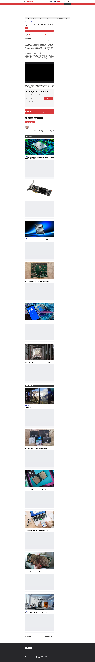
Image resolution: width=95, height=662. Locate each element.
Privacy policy (50, 651)
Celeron (41, 118)
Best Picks (27, 3)
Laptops (46, 3)
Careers (26, 656)
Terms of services (38, 101)
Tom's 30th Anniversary (59, 18)
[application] (39, 72)
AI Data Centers (41, 18)
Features (26, 27)
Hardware (36, 118)
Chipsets (38, 21)
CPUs (31, 3)
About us (49, 654)
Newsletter (52, 34)
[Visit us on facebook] (54, 1)
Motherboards (33, 21)
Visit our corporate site (62, 644)
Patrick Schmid (32, 27)
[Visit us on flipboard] (60, 1)
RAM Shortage (49, 18)
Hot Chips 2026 (33, 18)
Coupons (60, 3)
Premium (65, 4)
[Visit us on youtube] (59, 1)
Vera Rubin (67, 18)
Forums (69, 4)
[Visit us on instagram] (57, 1)
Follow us (47, 34)
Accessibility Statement (29, 654)
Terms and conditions (28, 651)
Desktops (50, 3)
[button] (69, 1)
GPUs (34, 3)
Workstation (30, 118)
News (43, 3)
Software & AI (55, 3)
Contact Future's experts (40, 651)
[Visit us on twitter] (55, 1)
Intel (26, 118)
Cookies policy (61, 651)
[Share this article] (26, 35)
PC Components (38, 3)
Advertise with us (39, 654)
